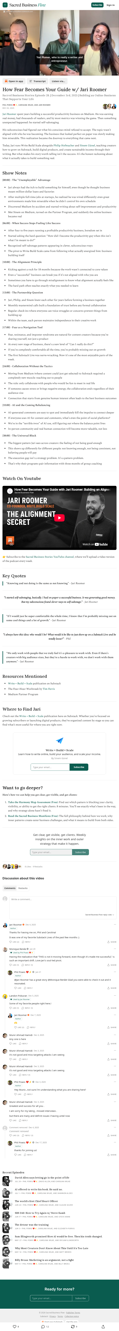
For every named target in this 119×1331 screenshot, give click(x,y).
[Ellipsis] (114, 924)
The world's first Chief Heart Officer (36, 1201)
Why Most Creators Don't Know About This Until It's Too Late (51, 1248)
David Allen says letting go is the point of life (42, 1177)
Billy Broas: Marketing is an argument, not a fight (44, 1260)
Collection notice (72, 1316)
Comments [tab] (9, 888)
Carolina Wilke (25, 105)
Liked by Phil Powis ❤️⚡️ (23, 952)
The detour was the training (31, 1224)
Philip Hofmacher (63, 146)
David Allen (44, 1181)
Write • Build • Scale (20, 684)
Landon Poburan (18, 995)
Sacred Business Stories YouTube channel (50, 557)
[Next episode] (10, 72)
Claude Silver (66, 1205)
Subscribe (97, 5)
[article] (59, 1181)
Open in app (16, 81)
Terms (60, 1316)
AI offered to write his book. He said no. (39, 1189)
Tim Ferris (49, 689)
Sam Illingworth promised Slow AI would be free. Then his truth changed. (58, 1236)
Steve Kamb (64, 1217)
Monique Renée (17, 948)
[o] (7, 1181)
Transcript (40, 81)
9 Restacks (37, 866)
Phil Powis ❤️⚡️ (10, 105)
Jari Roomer (44, 105)
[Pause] (3, 72)
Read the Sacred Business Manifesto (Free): (33, 816)
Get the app (71, 1322)
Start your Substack (53, 1322)
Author (13, 928)
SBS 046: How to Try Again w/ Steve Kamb (40, 1212)
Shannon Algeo (65, 1193)
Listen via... (58, 81)
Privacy (53, 1316)
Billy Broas (64, 1264)
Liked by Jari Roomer (21, 999)
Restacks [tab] (22, 888)
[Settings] (115, 72)
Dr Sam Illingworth (69, 1240)
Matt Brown (65, 1252)
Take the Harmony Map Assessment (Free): (33, 802)
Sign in (111, 5)
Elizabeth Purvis (66, 1228)
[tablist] (15, 888)
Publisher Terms (73, 1312)
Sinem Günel (87, 146)
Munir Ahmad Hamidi (21, 1035)
